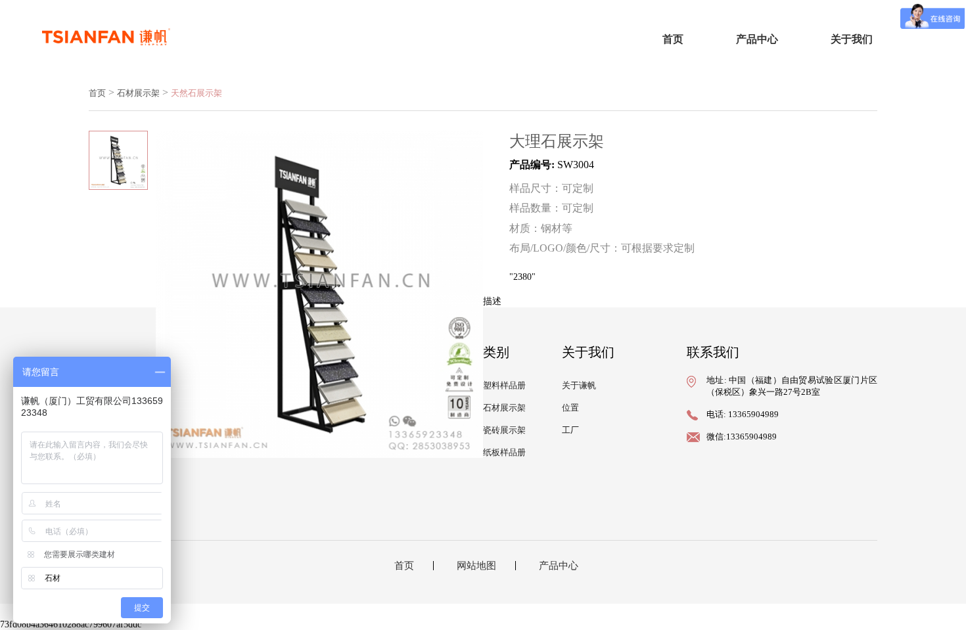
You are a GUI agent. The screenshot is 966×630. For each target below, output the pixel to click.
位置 (570, 408)
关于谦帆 (579, 385)
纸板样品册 (504, 452)
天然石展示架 (196, 93)
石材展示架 (138, 93)
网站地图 (476, 565)
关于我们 (852, 39)
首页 (672, 39)
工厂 (570, 430)
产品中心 (757, 39)
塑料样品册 (504, 385)
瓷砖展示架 (504, 430)
